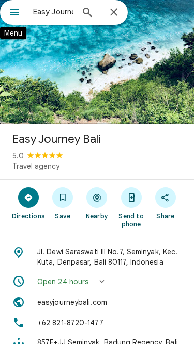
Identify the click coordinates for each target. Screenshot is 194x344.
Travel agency (35, 166)
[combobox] (53, 12)
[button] (97, 281)
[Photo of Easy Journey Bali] (97, 62)
